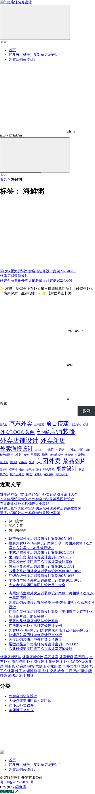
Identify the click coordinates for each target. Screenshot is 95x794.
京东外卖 (20, 423)
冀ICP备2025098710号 (17, 782)
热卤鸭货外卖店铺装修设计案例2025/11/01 (41, 566)
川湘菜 (71, 449)
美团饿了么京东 (21, 710)
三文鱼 (3, 424)
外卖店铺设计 (19, 440)
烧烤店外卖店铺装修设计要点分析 (35, 635)
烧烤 (45, 454)
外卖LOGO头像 (17, 432)
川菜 (81, 449)
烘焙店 (35, 454)
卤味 (85, 424)
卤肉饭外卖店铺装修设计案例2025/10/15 (40, 557)
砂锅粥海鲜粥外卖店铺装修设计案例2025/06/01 (36, 280)
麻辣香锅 (48, 474)
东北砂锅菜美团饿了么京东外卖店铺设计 (40, 649)
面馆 (38, 469)
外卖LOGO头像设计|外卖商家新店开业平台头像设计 (49, 630)
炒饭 (26, 454)
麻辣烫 (38, 474)
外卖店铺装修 (56, 431)
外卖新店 (52, 440)
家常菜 (38, 449)
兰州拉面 (39, 424)
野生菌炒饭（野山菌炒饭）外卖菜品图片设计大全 (39, 494)
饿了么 (4, 474)
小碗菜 (49, 449)
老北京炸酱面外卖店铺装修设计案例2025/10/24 (45, 571)
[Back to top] (17, 791)
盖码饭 (13, 462)
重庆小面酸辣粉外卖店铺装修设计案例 (30, 513)
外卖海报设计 (16, 449)
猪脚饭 (69, 454)
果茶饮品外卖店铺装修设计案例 (33, 621)
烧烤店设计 (56, 454)
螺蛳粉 (13, 469)
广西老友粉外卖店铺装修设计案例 (35, 625)
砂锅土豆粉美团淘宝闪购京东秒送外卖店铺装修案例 (40, 508)
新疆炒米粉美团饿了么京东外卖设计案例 (40, 562)
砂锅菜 (23, 462)
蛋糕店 (3, 469)
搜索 (3, 403)
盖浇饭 (4, 462)
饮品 (81, 469)
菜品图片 (74, 461)
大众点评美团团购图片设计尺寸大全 (37, 585)
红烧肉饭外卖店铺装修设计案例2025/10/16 (41, 576)
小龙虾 (60, 449)
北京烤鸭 (76, 424)
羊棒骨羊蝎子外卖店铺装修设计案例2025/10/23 (45, 580)
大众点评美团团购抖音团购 (30, 701)
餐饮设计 (67, 469)
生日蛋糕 (80, 454)
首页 (12, 50)
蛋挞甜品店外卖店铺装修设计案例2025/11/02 (43, 644)
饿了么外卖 (17, 474)
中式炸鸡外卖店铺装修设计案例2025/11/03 (41, 552)
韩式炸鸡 (49, 469)
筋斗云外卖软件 (21, 705)
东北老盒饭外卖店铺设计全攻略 (24, 504)
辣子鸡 (30, 469)
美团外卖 (48, 461)
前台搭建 (57, 423)
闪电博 (20, 787)
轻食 (22, 469)
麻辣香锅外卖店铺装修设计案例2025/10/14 (41, 538)
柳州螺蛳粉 (6, 454)
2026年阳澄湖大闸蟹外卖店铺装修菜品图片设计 (37, 499)
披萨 (88, 449)
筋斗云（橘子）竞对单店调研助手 (35, 55)
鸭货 (29, 474)
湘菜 (18, 454)
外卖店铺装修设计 (23, 59)
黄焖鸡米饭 (61, 474)
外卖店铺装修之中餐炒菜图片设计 (35, 639)
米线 (31, 462)
